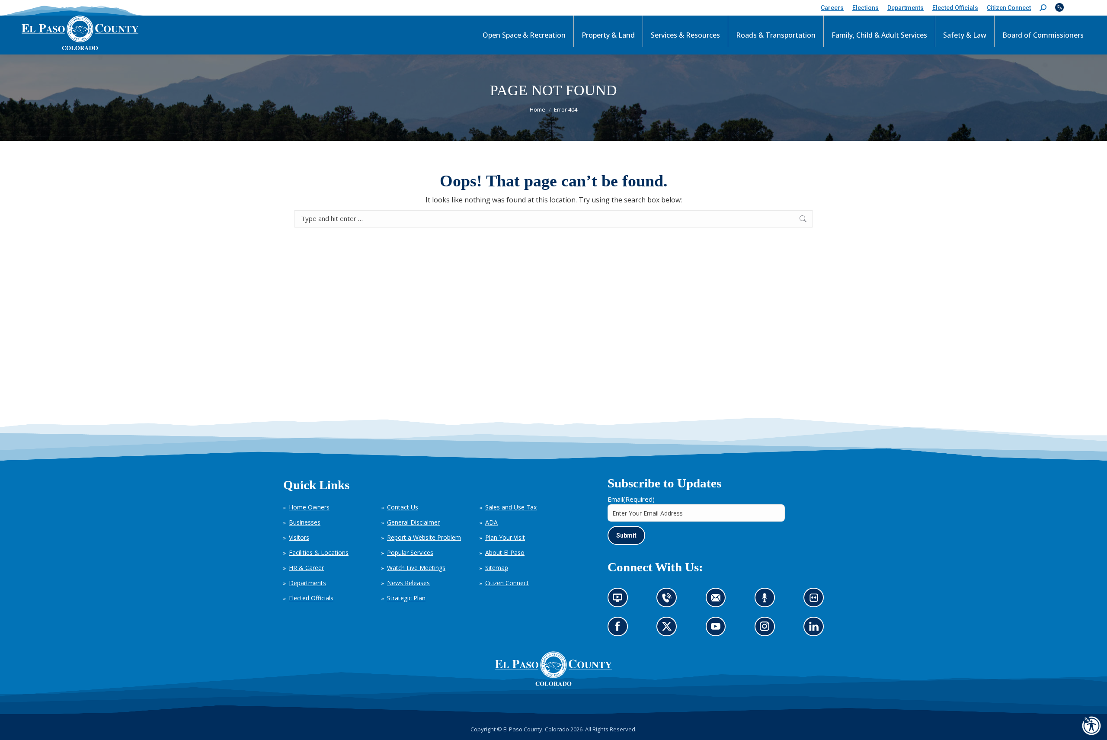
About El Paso (505, 552)
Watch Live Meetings (416, 568)
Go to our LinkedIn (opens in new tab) (816, 629)
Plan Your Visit (505, 537)
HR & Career (306, 568)
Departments (307, 583)
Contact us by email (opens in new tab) (718, 600)
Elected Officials (311, 598)
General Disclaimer (413, 522)
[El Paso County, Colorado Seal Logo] (553, 684)
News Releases (408, 583)
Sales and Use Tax (511, 507)
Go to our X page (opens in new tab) (669, 629)
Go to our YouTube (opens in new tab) (718, 629)
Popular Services (410, 552)
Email (631, 499)
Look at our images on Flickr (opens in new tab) (816, 600)
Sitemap (496, 568)
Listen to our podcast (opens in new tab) (767, 600)
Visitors (299, 537)
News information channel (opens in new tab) (620, 600)
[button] (1043, 8)
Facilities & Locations (319, 552)
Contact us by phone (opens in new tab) (669, 600)
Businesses (304, 522)
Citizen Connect (507, 583)
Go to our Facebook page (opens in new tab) (619, 629)
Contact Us (402, 507)
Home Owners (309, 507)
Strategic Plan (406, 598)
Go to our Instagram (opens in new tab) (767, 629)
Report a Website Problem (424, 537)
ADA (491, 522)
